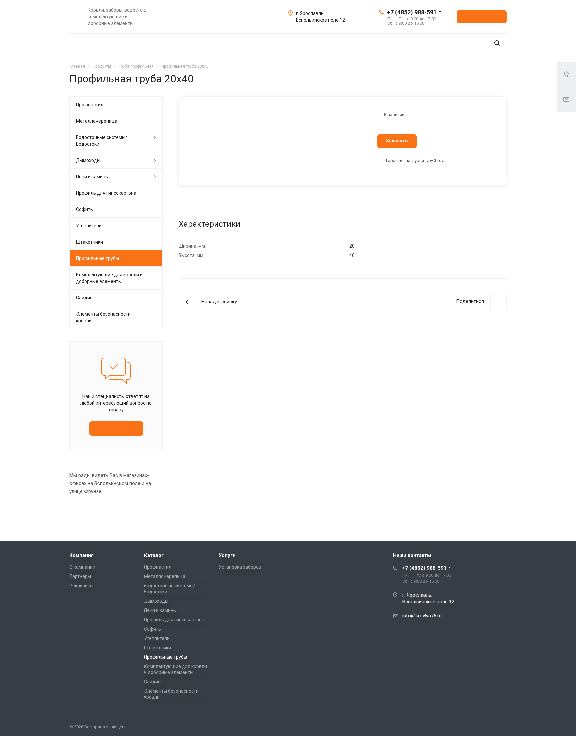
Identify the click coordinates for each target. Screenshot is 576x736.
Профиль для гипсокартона (106, 193)
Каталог (154, 555)
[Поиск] (497, 43)
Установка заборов (240, 567)
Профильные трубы (97, 258)
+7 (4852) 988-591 (412, 12)
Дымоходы (88, 160)
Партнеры (80, 576)
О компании (82, 567)
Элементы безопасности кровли (103, 317)
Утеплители (89, 225)
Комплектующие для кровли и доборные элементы (109, 278)
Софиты (85, 209)
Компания (81, 555)
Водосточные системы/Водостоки (101, 141)
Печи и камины (92, 176)
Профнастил (89, 104)
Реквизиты (81, 585)
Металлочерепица (96, 121)
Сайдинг (85, 297)
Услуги (227, 555)
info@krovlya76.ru (422, 616)
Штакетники (89, 242)
